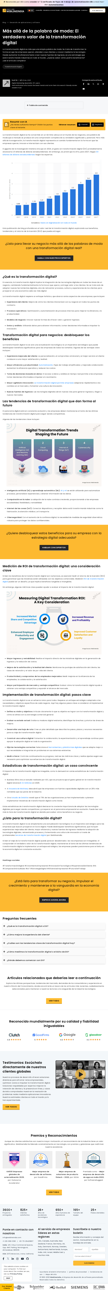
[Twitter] (9, 1259)
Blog (4, 22)
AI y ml (64, 490)
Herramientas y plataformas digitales (65, 747)
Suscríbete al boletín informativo (53, 1272)
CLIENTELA (84, 10)
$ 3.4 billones (26, 783)
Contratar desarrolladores (70, 10)
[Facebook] (5, 1259)
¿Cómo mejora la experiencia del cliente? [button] (28, 934)
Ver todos (11, 1106)
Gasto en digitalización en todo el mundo (58, 223)
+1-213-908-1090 (9, 1241)
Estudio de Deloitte (19, 797)
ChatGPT (84, 124)
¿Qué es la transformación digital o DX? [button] (27, 926)
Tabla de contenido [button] (38, 105)
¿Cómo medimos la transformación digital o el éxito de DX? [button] (38, 951)
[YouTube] (23, 1259)
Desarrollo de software (51, 10)
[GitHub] (28, 1259)
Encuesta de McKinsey (18, 788)
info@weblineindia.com (12, 1237)
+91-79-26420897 (26, 1241)
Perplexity (99, 124)
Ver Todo (54, 1192)
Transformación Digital (13, 67)
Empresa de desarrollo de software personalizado (83, 1277)
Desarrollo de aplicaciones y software (25, 22)
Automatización (46, 365)
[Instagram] (18, 1259)
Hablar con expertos (54, 547)
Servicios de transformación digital (30, 835)
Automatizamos (56, 4)
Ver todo (54, 1000)
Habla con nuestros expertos (54, 258)
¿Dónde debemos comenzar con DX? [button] (26, 960)
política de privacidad (78, 1272)
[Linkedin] (14, 1259)
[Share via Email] (83, 88)
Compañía (39, 10)
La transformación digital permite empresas (54, 383)
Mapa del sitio (51, 1274)
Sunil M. (15, 80)
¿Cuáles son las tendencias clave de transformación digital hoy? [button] (41, 943)
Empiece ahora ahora (54, 900)
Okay (8, 1278)
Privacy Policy (16, 1274)
